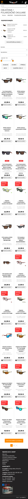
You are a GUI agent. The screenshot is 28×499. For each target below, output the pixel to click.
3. (8, 36)
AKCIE (5, 68)
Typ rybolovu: (4, 52)
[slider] (1, 61)
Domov (4, 15)
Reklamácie (5, 460)
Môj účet (4, 454)
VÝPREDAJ (22, 65)
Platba (4, 464)
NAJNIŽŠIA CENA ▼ (18, 68)
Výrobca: (3, 47)
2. (8, 30)
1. (9, 25)
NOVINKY (14, 65)
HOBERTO (23, 497)
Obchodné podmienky (8, 456)
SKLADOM (5, 65)
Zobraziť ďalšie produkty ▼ (14, 42)
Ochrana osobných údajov (9, 457)
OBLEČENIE (10, 15)
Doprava (4, 462)
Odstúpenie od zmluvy (8, 459)
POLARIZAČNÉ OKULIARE (20, 15)
